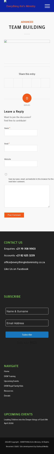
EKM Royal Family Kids (13, 386)
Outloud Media (42, 446)
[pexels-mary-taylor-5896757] (27, 48)
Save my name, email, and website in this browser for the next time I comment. (31, 180)
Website (7, 159)
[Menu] (46, 6)
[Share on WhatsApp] (27, 83)
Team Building (27, 27)
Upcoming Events (11, 381)
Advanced (27, 21)
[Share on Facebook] (8, 83)
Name (7, 128)
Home (6, 371)
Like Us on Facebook (16, 269)
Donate (7, 395)
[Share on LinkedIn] (36, 83)
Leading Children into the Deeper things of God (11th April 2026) (26, 421)
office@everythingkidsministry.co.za (24, 262)
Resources (8, 390)
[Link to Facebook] (47, 450)
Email (7, 143)
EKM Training (9, 376)
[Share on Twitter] (18, 83)
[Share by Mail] (45, 83)
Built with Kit (27, 342)
